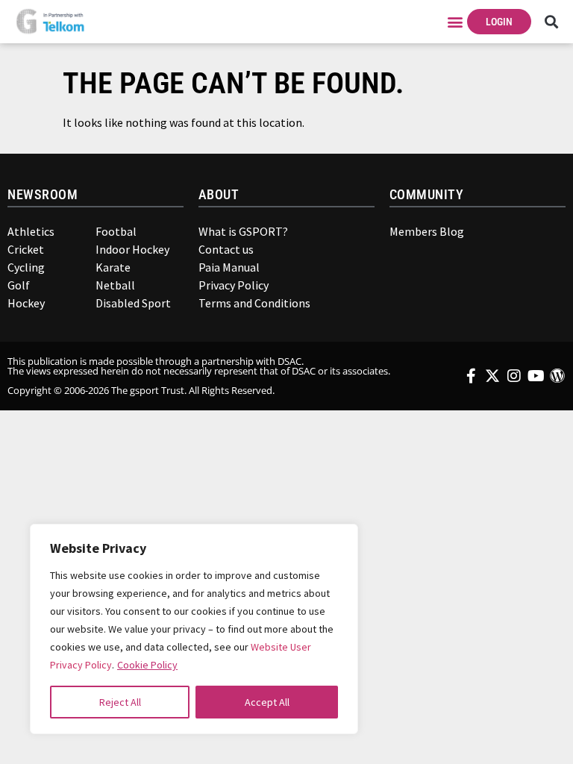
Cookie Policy (147, 664)
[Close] (336, 542)
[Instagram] (514, 376)
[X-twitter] (492, 376)
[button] (454, 21)
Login (499, 22)
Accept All (267, 702)
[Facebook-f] (470, 376)
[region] (194, 629)
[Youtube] (535, 376)
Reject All (120, 702)
